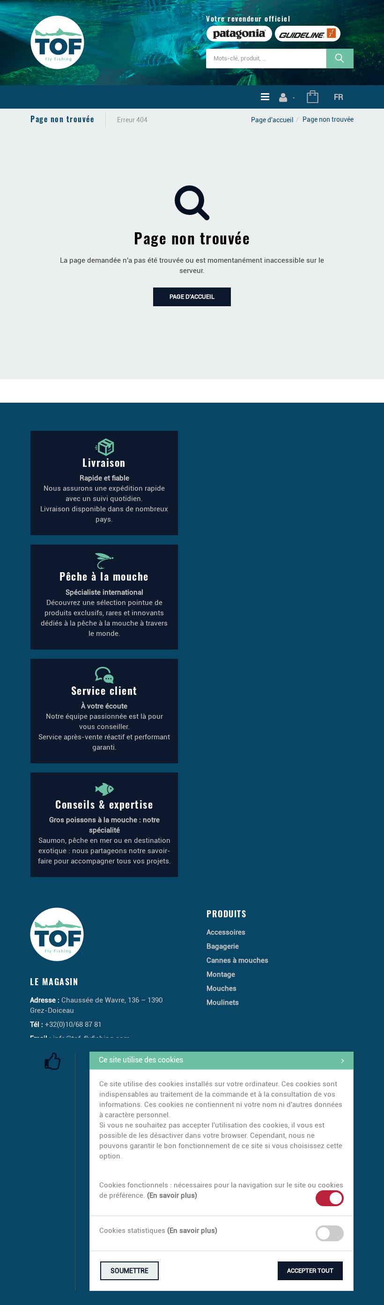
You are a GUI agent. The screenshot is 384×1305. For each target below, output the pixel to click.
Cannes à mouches (237, 960)
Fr (338, 97)
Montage (221, 974)
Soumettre (129, 1271)
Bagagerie (223, 946)
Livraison (104, 462)
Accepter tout (310, 1270)
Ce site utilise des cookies (141, 1059)
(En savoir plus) (172, 1195)
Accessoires (226, 932)
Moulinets (223, 1002)
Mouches (221, 988)
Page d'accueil (272, 120)
